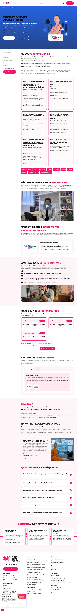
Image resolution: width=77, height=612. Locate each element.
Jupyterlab (57, 169)
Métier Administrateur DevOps (57, 580)
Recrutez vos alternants (56, 587)
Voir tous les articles (55, 595)
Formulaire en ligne (9, 539)
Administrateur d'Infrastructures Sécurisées (36, 580)
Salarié (37, 369)
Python (64, 169)
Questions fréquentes (9, 68)
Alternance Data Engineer (32, 577)
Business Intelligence (46, 172)
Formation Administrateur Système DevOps (36, 567)
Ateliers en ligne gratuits (56, 560)
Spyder (50, 169)
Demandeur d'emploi (28, 369)
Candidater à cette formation (47, 348)
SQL (35, 169)
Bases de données (27, 169)
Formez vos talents (55, 589)
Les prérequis (6, 57)
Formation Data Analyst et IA (33, 562)
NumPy (70, 169)
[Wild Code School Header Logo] (7, 3)
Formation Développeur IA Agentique (35, 569)
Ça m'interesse (8, 38)
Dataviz (31, 172)
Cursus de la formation (8, 52)
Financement (6, 62)
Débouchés (5, 65)
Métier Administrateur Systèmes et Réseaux (60, 582)
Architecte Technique (31, 584)
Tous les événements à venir (57, 559)
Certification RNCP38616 (8, 54)
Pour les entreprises (55, 3)
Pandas (25, 172)
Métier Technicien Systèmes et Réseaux (59, 578)
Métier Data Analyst (55, 575)
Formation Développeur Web (33, 559)
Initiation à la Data (31, 591)
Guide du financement (56, 569)
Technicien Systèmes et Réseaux (34, 582)
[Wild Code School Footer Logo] (11, 559)
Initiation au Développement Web (34, 589)
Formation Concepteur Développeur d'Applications (37, 560)
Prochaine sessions (7, 60)
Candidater (69, 3)
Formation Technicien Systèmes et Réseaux (36, 564)
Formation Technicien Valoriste (33, 565)
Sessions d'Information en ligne (57, 562)
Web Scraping (42, 169)
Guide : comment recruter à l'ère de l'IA (59, 568)
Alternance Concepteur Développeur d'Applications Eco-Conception (38, 575)
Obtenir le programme (23, 38)
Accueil (4, 7)
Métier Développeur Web (56, 577)
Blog (41, 3)
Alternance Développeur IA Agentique (35, 579)
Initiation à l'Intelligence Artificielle (34, 593)
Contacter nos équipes (10, 568)
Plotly (37, 172)
